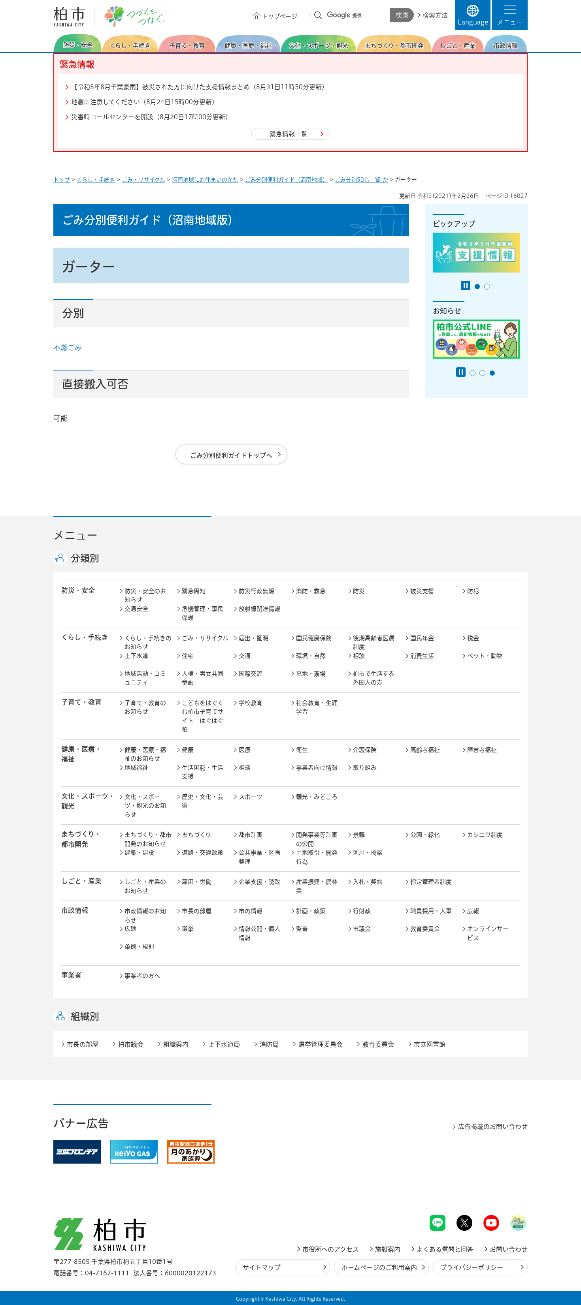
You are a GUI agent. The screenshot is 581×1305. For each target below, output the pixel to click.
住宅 (188, 656)
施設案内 (387, 1249)
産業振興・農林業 (317, 886)
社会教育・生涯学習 (317, 707)
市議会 (362, 929)
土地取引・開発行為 (317, 857)
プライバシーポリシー (471, 1267)
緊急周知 (194, 591)
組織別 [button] (85, 1016)
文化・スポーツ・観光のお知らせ (145, 806)
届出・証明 (253, 638)
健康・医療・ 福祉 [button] (81, 754)
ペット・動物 (485, 656)
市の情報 (250, 911)
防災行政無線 (256, 591)
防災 (359, 591)
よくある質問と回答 (445, 1249)
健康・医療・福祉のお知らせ (145, 754)
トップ (61, 179)
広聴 (130, 929)
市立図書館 (429, 1044)
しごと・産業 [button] (81, 881)
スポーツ (250, 797)
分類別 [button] (85, 558)
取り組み (365, 768)
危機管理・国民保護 (202, 613)
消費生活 (422, 656)
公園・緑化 (425, 835)
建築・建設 (139, 853)
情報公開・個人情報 (259, 933)
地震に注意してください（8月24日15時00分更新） (144, 102)
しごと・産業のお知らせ (145, 886)
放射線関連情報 (259, 609)
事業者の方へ (142, 976)
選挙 (188, 929)
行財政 (362, 911)
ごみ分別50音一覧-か (361, 179)
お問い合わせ (509, 1249)
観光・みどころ (317, 797)
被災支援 (422, 591)
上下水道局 (224, 1044)
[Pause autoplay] (465, 285)
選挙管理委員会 (320, 1044)
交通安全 (136, 609)
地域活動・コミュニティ (145, 678)
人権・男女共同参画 (202, 678)
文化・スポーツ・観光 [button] (88, 801)
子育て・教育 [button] (81, 702)
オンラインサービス (488, 933)
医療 (245, 750)
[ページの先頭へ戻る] (510, 1194)
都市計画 (250, 835)
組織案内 (176, 1044)
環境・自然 (311, 656)
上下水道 (136, 656)
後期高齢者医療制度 (373, 642)
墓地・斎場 (311, 674)
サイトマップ (262, 1267)
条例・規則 (139, 947)
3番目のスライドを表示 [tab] (492, 373)
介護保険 (365, 750)
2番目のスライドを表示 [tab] (487, 287)
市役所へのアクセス (330, 1249)
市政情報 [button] (74, 910)
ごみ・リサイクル (143, 179)
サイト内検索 (318, 15)
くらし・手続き (96, 179)
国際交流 (250, 674)
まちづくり (196, 835)
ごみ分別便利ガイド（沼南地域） (286, 179)
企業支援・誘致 (259, 882)
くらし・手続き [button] (84, 637)
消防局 (269, 1044)
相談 (359, 656)
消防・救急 (311, 591)
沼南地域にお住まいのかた (205, 179)
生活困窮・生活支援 (202, 772)
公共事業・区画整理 (259, 857)
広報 (473, 911)
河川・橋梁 (368, 853)
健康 (188, 750)
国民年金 (422, 638)
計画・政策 (311, 911)
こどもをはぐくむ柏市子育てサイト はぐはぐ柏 (202, 716)
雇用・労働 (196, 882)
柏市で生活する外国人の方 (373, 678)
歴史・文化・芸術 (202, 801)
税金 (473, 638)
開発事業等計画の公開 (317, 839)
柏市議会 (130, 1044)
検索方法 (435, 15)
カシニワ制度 (485, 835)
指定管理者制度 (431, 882)
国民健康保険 (314, 638)
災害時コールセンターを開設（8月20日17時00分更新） (151, 117)
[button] (510, 15)
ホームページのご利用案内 (379, 1267)
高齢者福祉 (425, 750)
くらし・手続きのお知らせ (148, 642)
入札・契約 (368, 882)
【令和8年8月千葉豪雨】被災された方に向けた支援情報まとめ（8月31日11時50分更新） (199, 87)
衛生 (302, 750)
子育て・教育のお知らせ (145, 707)
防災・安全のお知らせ (145, 595)
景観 (359, 835)
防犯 (473, 591)
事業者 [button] (71, 975)
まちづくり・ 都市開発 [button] (81, 839)
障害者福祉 (482, 750)
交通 (245, 656)
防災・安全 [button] (78, 590)
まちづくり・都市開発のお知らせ (148, 839)
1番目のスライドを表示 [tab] (477, 287)
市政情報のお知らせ (145, 915)
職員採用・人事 (431, 911)
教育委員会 (425, 929)
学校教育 (250, 703)
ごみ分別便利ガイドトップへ (231, 455)
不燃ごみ (67, 347)
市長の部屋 (196, 911)
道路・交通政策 (202, 853)
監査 (302, 929)
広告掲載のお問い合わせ (493, 1126)
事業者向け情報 (317, 768)
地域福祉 (136, 768)
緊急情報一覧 (288, 134)
